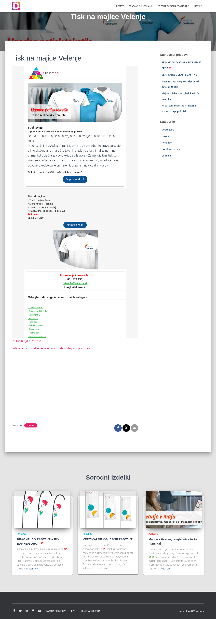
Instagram (33, 611)
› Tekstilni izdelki (35, 325)
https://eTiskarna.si (75, 283)
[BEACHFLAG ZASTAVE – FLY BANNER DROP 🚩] (42, 509)
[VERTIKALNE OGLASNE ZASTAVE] (108, 509)
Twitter (20, 611)
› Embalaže (33, 318)
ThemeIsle (198, 611)
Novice (198, 6)
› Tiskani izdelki (35, 307)
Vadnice (166, 155)
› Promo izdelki (35, 333)
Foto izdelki (34, 322)
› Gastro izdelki (35, 329)
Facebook (14, 611)
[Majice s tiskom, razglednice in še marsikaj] (174, 509)
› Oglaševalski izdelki (37, 311)
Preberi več (32, 568)
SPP (73, 611)
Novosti (166, 136)
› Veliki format (34, 315)
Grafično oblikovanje (141, 6)
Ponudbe (31, 425)
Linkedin (27, 611)
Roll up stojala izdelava (27, 341)
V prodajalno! (75, 179)
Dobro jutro (168, 129)
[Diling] (16, 6)
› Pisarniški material (37, 336)
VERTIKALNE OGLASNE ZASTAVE (179, 74)
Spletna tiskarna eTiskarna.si (173, 6)
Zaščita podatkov (56, 611)
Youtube (39, 611)
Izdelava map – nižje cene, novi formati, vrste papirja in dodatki (52, 348)
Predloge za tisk (171, 149)
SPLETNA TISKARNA (90, 611)
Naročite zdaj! (75, 224)
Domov (120, 6)
